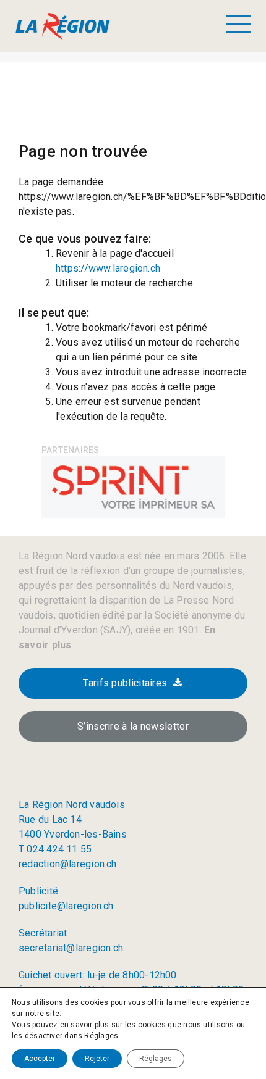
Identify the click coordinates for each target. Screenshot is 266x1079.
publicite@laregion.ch (66, 906)
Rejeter (97, 1058)
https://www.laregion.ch (108, 268)
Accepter (39, 1058)
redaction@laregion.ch (68, 864)
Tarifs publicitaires (125, 683)
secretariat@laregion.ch (71, 948)
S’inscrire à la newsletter (133, 726)
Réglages (101, 1035)
